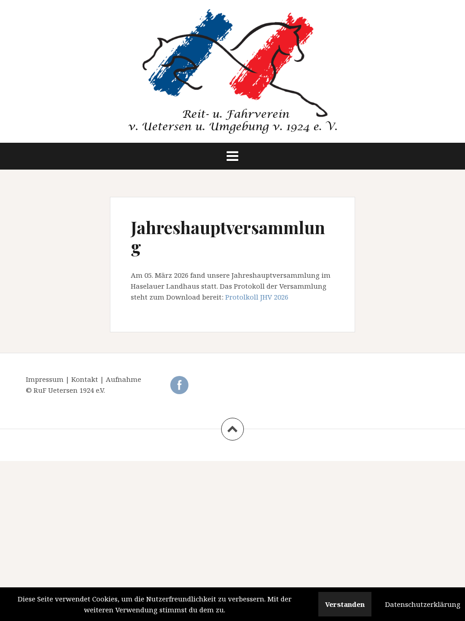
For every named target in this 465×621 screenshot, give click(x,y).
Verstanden (345, 604)
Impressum (45, 379)
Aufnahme (123, 379)
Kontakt (85, 379)
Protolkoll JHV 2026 (256, 296)
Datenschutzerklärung (422, 604)
